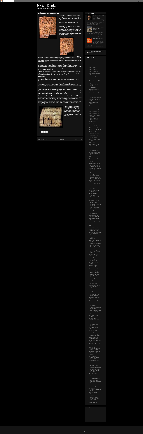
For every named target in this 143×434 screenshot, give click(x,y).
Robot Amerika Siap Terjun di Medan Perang (93, 256)
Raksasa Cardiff (93, 137)
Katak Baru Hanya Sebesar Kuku (93, 282)
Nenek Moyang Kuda (94, 223)
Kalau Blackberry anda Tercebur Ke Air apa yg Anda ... (95, 146)
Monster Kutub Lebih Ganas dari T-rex (94, 219)
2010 (89, 64)
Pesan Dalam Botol (93, 135)
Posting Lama (78, 139)
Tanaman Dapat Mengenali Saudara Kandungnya (94, 394)
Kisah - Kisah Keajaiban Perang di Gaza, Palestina (98, 28)
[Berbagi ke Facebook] (46, 132)
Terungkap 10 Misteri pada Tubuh (94, 374)
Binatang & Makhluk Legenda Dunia (94, 364)
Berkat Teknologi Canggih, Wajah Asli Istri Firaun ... (95, 312)
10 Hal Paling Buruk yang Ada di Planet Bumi (95, 341)
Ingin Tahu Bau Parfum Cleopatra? (94, 279)
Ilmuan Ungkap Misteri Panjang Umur (94, 259)
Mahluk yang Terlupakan (95, 76)
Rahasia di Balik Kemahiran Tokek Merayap (93, 324)
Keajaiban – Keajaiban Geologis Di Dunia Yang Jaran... (95, 353)
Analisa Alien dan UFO (94, 80)
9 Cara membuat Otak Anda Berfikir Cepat (94, 226)
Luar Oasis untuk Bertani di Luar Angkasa (95, 385)
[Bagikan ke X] (44, 132)
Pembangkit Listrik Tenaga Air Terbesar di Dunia (95, 381)
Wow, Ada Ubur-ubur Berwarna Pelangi (94, 216)
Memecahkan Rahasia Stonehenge (94, 74)
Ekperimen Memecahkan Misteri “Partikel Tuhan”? (95, 84)
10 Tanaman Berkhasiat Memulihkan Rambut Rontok (94, 153)
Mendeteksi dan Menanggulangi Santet (95, 96)
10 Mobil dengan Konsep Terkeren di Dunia (95, 301)
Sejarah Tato (92, 142)
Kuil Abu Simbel (92, 121)
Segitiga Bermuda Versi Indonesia (94, 93)
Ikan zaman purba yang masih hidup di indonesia (94, 286)
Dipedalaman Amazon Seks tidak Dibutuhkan (95, 377)
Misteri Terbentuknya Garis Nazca (94, 191)
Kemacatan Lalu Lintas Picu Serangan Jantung (95, 178)
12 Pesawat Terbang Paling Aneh (94, 304)
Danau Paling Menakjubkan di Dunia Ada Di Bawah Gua (95, 197)
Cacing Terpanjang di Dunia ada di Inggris (94, 334)
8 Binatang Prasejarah (94, 156)
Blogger (83, 431)
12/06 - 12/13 (92, 71)
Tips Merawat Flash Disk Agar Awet (95, 187)
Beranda (61, 139)
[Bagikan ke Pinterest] (47, 132)
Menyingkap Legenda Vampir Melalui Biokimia (95, 290)
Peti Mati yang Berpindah (95, 129)
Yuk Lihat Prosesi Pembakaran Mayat (94, 149)
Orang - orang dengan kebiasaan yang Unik (94, 166)
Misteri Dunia (46, 5)
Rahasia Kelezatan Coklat (95, 367)
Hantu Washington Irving (95, 125)
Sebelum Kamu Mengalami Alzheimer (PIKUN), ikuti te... (94, 348)
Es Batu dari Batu (93, 193)
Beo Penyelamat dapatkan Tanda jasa (94, 266)
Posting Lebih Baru (43, 139)
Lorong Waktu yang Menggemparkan (93, 119)
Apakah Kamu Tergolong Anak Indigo (95, 169)
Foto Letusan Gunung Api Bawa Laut (95, 205)
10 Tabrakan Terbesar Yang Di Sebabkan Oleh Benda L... (95, 389)
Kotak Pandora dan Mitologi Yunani (93, 103)
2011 (89, 62)
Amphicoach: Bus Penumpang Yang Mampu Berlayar (94, 294)
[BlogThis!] (43, 132)
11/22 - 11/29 (92, 402)
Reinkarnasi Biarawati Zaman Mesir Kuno (94, 132)
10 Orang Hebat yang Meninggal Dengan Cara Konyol (94, 357)
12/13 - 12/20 (92, 69)
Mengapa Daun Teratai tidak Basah (94, 237)
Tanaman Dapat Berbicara (95, 268)
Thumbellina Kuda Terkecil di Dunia (93, 338)
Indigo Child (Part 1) (94, 113)
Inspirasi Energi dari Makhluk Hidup (94, 361)
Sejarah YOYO (92, 172)
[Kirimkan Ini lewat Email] (41, 132)
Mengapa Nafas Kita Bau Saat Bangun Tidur (95, 184)
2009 (89, 66)
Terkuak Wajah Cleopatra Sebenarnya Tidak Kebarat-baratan (99, 17)
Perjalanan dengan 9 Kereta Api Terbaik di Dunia (94, 251)
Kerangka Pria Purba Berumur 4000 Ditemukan (94, 275)
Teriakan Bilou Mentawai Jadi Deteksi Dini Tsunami (95, 233)
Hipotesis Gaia (92, 78)
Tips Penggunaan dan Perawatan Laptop (94, 174)
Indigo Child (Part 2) (94, 111)
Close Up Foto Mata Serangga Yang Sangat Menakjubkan (95, 209)
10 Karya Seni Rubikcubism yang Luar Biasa (95, 320)
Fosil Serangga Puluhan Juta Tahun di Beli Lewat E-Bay (94, 370)
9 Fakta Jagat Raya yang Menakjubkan (95, 331)
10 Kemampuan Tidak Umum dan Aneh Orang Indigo (95, 160)
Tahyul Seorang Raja (94, 127)
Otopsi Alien (92, 123)
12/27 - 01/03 (92, 67)
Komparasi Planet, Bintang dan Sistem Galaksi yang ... (94, 398)
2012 (89, 60)
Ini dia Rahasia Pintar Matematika (94, 328)
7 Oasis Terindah (93, 202)
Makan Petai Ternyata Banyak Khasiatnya (94, 271)
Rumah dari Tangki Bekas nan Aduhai (95, 308)
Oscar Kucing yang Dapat (95, 243)
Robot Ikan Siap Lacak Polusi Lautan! (94, 212)
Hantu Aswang (92, 87)
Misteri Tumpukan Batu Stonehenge (94, 181)
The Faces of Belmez (94, 200)
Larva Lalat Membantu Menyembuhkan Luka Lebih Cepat (94, 247)
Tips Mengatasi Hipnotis (94, 163)
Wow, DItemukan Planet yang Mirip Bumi (94, 230)
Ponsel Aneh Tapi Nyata (94, 221)
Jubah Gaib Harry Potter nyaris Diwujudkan (95, 344)
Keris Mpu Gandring (94, 109)
